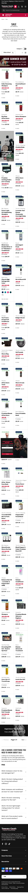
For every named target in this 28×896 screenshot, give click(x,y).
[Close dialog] (26, 438)
